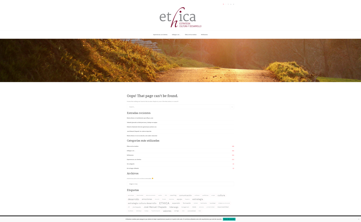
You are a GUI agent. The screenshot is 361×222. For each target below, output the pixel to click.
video (183, 211)
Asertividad (140, 195)
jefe (129, 207)
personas (201, 207)
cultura (221, 195)
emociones (147, 199)
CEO (166, 195)
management (185, 207)
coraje (213, 195)
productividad (210, 207)
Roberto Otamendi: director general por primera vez (142, 127)
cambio (160, 195)
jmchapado (137, 207)
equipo (179, 199)
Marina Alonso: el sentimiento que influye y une (140, 118)
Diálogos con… (176, 34)
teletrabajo (139, 211)
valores (167, 210)
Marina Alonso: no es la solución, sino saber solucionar (142, 136)
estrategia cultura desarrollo (142, 203)
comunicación (185, 195)
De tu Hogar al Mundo (133, 168)
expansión (176, 203)
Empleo (164, 199)
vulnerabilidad (191, 211)
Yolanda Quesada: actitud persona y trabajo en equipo (142, 122)
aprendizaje (131, 195)
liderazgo (173, 207)
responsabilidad (223, 207)
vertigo (176, 211)
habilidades (203, 203)
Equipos (187, 199)
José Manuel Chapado (155, 207)
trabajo (146, 211)
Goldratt (196, 203)
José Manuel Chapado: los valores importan (139, 131)
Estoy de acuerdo (229, 219)
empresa (171, 199)
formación (187, 203)
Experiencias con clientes (160, 34)
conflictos (205, 195)
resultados (130, 211)
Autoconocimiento (150, 195)
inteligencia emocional (224, 203)
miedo (194, 207)
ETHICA (164, 203)
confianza (197, 195)
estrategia (197, 199)
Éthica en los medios (191, 34)
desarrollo (133, 199)
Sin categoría (130, 164)
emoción (157, 199)
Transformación (155, 211)
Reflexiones (204, 34)
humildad (212, 203)
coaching (173, 195)
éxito (200, 211)
